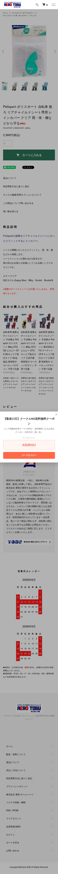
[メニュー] (53, 4)
